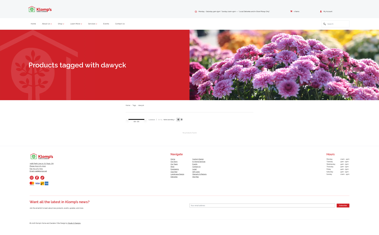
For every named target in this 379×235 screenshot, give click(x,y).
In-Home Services (198, 162)
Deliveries (174, 177)
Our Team (174, 164)
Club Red (174, 172)
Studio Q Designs (74, 223)
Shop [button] (60, 24)
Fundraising (175, 169)
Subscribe (343, 205)
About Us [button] (46, 24)
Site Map (195, 177)
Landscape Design (177, 174)
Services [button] (92, 24)
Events (106, 24)
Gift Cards (196, 172)
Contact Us (120, 24)
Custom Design (198, 159)
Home (33, 24)
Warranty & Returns (199, 174)
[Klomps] (40, 9)
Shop (172, 167)
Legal (194, 169)
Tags (134, 105)
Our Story (174, 162)
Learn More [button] (75, 24)
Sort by (160, 120)
